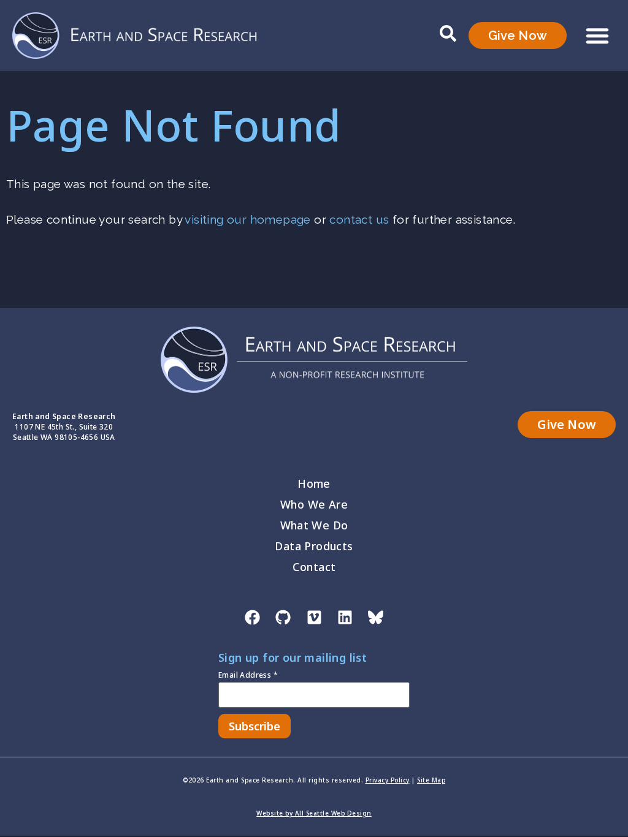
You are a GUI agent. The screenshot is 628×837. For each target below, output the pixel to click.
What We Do (314, 525)
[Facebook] (252, 617)
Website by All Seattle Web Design (314, 813)
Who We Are (314, 504)
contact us (359, 219)
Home (314, 483)
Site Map (431, 780)
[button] (597, 35)
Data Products (314, 546)
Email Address (248, 676)
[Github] (283, 617)
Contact (314, 566)
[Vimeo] (314, 617)
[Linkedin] (344, 617)
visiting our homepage (247, 219)
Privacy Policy (388, 780)
